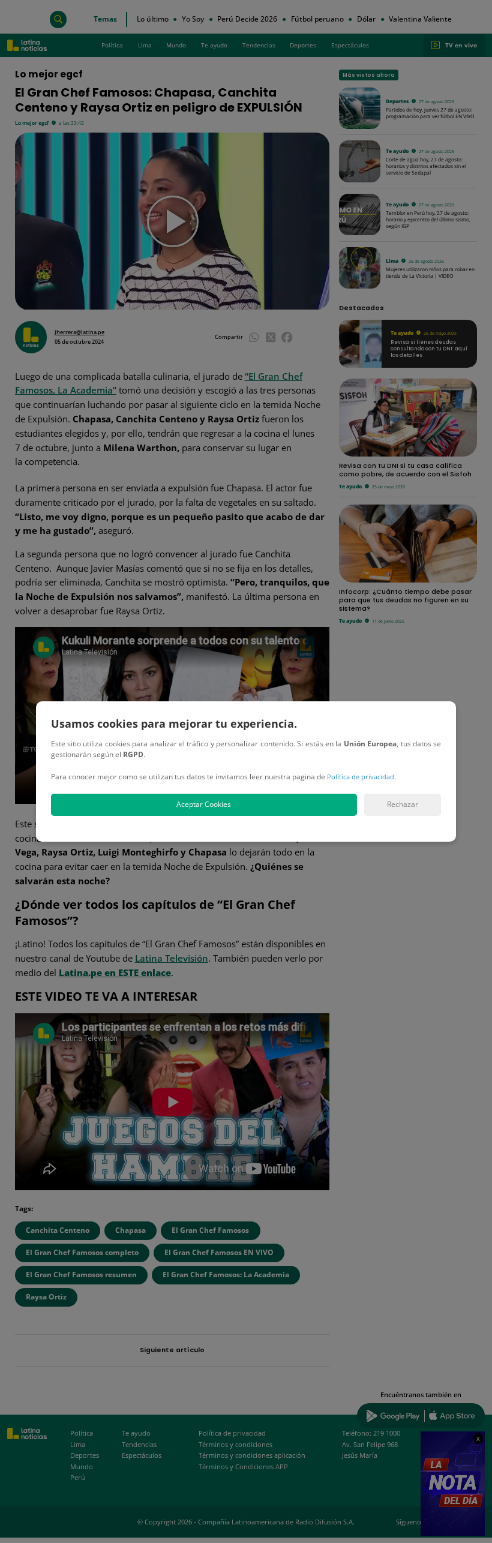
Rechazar (402, 804)
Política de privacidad (360, 776)
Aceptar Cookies (203, 804)
